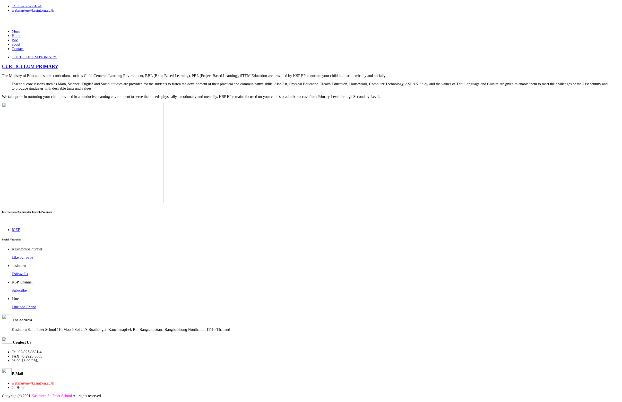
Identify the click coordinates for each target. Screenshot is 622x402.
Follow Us (20, 274)
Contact (18, 49)
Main (16, 31)
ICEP (16, 230)
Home (16, 36)
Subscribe (19, 290)
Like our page (22, 257)
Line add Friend (24, 307)
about (16, 44)
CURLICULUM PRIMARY (34, 57)
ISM (15, 40)
